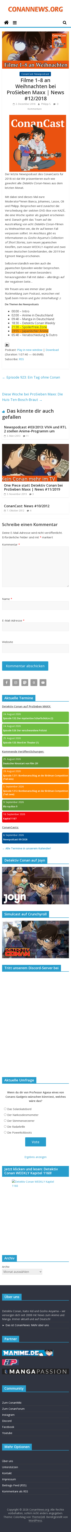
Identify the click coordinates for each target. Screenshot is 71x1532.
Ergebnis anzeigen (35, 1157)
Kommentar (11, 544)
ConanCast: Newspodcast (35, 74)
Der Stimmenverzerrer (20, 1121)
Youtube (7, 1433)
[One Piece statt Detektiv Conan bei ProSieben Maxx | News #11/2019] (35, 446)
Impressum (9, 1479)
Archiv (5, 1267)
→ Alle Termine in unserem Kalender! (26, 848)
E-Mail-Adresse (13, 620)
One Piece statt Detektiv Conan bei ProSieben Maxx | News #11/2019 (33, 487)
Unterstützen (10, 1467)
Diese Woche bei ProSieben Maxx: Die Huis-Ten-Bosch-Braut (32, 397)
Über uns (7, 1461)
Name (7, 599)
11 (27, 435)
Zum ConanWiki (11, 1402)
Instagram (8, 1415)
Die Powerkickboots (19, 1132)
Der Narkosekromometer (22, 1115)
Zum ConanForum (13, 1408)
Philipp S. (46, 104)
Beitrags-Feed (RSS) (14, 1485)
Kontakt (7, 1473)
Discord (7, 1421)
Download (52, 350)
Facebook (8, 1427)
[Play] (7, 345)
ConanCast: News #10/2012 (26, 506)
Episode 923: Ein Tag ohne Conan (31, 377)
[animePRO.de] (10, 1361)
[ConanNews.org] (6, 23)
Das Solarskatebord (19, 1109)
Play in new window (29, 350)
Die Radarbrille (16, 1126)
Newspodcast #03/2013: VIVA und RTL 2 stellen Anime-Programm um (35, 429)
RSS (21, 359)
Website (7, 642)
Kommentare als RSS (15, 1491)
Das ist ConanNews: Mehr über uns (27, 1325)
